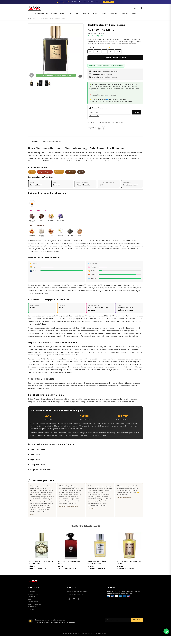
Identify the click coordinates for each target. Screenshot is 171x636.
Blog (29, 599)
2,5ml (97, 51)
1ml (90, 51)
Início (29, 18)
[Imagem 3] (47, 83)
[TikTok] (78, 598)
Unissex (104, 14)
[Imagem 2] (39, 83)
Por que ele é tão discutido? (40, 470)
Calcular (136, 112)
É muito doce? (35, 454)
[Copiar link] (103, 128)
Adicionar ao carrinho (115, 58)
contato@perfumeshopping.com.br (77, 591)
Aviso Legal (31, 609)
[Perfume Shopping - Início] (34, 8)
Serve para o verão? (37, 465)
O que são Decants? (41, 14)
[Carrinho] (141, 8)
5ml (104, 51)
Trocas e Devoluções (34, 604)
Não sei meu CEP (94, 116)
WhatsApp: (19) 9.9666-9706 (75, 594)
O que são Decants (34, 594)
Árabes (70, 14)
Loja (34, 18)
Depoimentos (115, 14)
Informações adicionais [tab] (52, 142)
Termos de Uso (32, 607)
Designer (54, 14)
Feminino (95, 14)
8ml (111, 51)
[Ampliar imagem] (31, 75)
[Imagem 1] (31, 83)
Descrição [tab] (34, 142)
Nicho (62, 14)
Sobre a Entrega (33, 601)
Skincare (124, 14)
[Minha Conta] (128, 8)
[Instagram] (69, 598)
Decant (40, 18)
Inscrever (137, 620)
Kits (77, 14)
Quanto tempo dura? (38, 449)
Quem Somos (32, 591)
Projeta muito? (35, 460)
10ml (118, 51)
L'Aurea (133, 14)
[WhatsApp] (99, 128)
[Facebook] (74, 598)
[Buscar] (134, 8)
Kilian (112, 123)
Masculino (85, 14)
